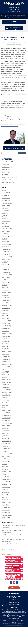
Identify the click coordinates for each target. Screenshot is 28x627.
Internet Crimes (5, 172)
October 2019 (5, 303)
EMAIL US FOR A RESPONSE (14, 148)
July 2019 (4, 310)
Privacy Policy (16, 623)
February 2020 (5, 292)
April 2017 (4, 377)
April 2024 (4, 223)
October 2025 (5, 200)
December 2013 (6, 476)
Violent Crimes (5, 179)
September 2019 (6, 305)
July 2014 (4, 459)
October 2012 (5, 512)
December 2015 (6, 415)
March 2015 (5, 438)
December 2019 (6, 297)
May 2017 (4, 374)
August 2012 (5, 517)
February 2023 (5, 244)
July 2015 (4, 428)
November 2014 (6, 448)
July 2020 (4, 279)
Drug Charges (5, 164)
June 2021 (4, 264)
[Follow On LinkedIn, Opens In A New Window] (14, 582)
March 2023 (5, 241)
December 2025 (6, 195)
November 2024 (6, 221)
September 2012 (6, 515)
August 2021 (5, 259)
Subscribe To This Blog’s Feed (11, 549)
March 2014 (5, 469)
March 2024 (5, 226)
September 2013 (6, 484)
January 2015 (5, 443)
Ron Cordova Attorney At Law (13, 620)
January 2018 (5, 354)
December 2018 (6, 326)
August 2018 (5, 336)
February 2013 (5, 502)
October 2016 (5, 389)
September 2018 (6, 333)
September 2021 (6, 256)
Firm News (18, 44)
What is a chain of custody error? (10, 543)
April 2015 (4, 435)
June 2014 (4, 461)
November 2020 (6, 269)
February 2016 (5, 410)
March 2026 (5, 190)
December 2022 (6, 249)
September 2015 (6, 423)
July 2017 (4, 369)
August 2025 (5, 205)
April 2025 (4, 216)
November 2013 (6, 479)
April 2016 (4, 405)
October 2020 (5, 272)
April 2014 (4, 466)
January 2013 (5, 505)
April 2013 (4, 497)
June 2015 (4, 430)
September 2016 (6, 392)
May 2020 (4, 285)
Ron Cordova (14, 3)
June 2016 (4, 400)
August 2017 (5, 366)
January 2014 (5, 474)
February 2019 (5, 320)
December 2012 (6, 507)
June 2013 (4, 492)
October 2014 (5, 451)
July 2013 (4, 489)
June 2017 (4, 372)
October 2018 (5, 331)
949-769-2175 (12, 11)
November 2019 (6, 300)
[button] (14, 22)
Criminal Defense (11, 44)
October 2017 (5, 361)
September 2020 (6, 274)
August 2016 (5, 395)
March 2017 (5, 379)
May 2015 (4, 433)
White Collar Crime (6, 182)
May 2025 (4, 213)
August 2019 (5, 308)
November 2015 (6, 418)
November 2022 (6, 251)
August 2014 (5, 456)
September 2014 (6, 453)
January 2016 (5, 412)
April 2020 (4, 287)
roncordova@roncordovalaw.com (18, 606)
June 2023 (4, 236)
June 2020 (4, 282)
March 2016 (5, 407)
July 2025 (4, 208)
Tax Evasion (5, 174)
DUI (8, 50)
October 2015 (5, 420)
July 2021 (4, 262)
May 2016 (4, 402)
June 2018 (4, 341)
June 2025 (4, 210)
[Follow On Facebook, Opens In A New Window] (11, 582)
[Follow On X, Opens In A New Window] (17, 582)
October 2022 (5, 254)
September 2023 (6, 228)
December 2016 (6, 384)
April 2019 (4, 315)
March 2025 (5, 218)
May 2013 (4, 494)
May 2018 (4, 343)
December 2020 (6, 267)
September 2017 (6, 364)
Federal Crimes (5, 167)
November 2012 (6, 510)
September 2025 (6, 203)
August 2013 (5, 487)
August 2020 (5, 277)
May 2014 (4, 464)
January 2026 (5, 193)
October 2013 (5, 482)
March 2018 (5, 349)
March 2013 (5, 499)
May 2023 (4, 239)
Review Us (14, 587)
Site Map (11, 623)
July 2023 (4, 233)
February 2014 (5, 471)
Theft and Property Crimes (8, 177)
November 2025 (6, 198)
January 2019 (5, 323)
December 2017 (6, 356)
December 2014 (6, 446)
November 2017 (6, 359)
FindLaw (20, 625)
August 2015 (5, 425)
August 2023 (5, 231)
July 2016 (4, 397)
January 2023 (5, 246)
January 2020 (5, 295)
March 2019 (5, 318)
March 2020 (5, 290)
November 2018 (6, 328)
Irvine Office (14, 607)
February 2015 (5, 441)
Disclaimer (5, 623)
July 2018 (4, 338)
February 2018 (5, 351)
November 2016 (6, 387)
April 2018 (4, 346)
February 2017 (5, 382)
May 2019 (4, 313)
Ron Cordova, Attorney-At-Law (15, 42)
